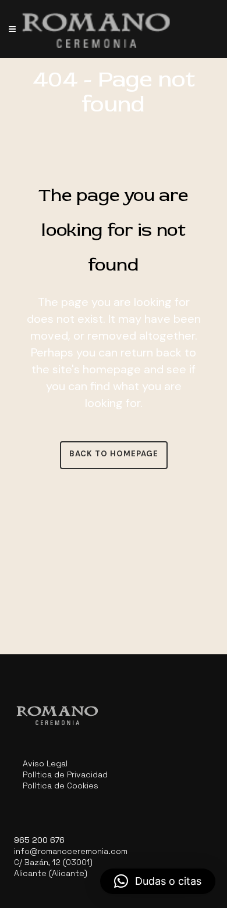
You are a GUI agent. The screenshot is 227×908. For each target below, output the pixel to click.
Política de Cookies (60, 785)
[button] (157, 881)
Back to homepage (113, 454)
